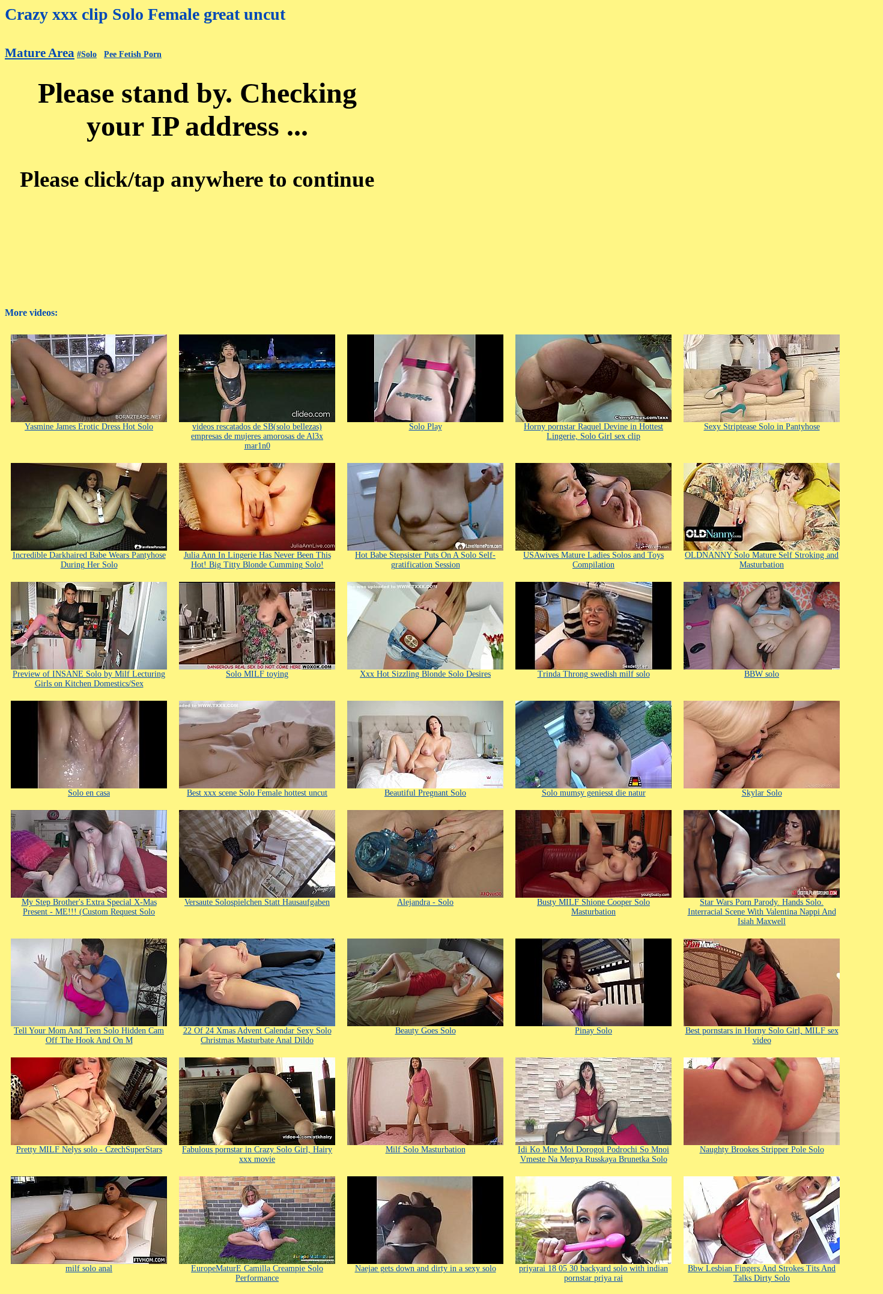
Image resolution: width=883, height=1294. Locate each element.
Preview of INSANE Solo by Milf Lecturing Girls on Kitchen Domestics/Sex (89, 679)
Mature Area (39, 53)
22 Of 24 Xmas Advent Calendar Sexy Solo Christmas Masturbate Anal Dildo (257, 1035)
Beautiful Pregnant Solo (425, 792)
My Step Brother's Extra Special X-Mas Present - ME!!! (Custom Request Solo (89, 907)
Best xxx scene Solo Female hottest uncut (257, 792)
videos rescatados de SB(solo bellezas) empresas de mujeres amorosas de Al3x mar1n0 (257, 436)
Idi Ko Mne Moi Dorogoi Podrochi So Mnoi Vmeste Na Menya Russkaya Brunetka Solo (593, 1154)
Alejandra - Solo (425, 902)
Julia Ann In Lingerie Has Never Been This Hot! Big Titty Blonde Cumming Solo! (257, 560)
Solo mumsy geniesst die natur (594, 792)
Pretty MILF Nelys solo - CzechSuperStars (89, 1149)
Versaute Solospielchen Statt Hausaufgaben (257, 902)
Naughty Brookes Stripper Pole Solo (762, 1149)
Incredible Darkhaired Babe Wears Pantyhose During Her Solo (89, 560)
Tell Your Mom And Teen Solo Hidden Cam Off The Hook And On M (89, 1035)
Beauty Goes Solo (425, 1030)
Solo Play (425, 426)
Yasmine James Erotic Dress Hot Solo (89, 426)
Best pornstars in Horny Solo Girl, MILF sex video (762, 1035)
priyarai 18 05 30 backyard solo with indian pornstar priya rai (593, 1273)
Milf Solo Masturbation (426, 1149)
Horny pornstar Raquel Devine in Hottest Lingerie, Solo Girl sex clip (593, 431)
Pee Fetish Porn (133, 54)
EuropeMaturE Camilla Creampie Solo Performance (257, 1273)
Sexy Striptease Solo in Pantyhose (762, 426)
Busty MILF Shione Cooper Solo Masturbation (593, 907)
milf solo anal (88, 1268)
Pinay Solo (593, 1030)
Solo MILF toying (257, 674)
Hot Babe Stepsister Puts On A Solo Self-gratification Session (425, 560)
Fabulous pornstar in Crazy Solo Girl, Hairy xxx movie (257, 1154)
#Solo (87, 54)
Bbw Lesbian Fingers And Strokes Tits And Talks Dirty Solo (762, 1273)
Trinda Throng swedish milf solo (594, 674)
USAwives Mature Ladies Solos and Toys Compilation (593, 560)
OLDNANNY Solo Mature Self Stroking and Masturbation (762, 560)
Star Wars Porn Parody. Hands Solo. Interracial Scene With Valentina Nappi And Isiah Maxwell (762, 912)
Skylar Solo (762, 792)
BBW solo (761, 674)
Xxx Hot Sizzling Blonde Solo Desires (425, 674)
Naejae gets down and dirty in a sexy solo (425, 1268)
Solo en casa (89, 792)
